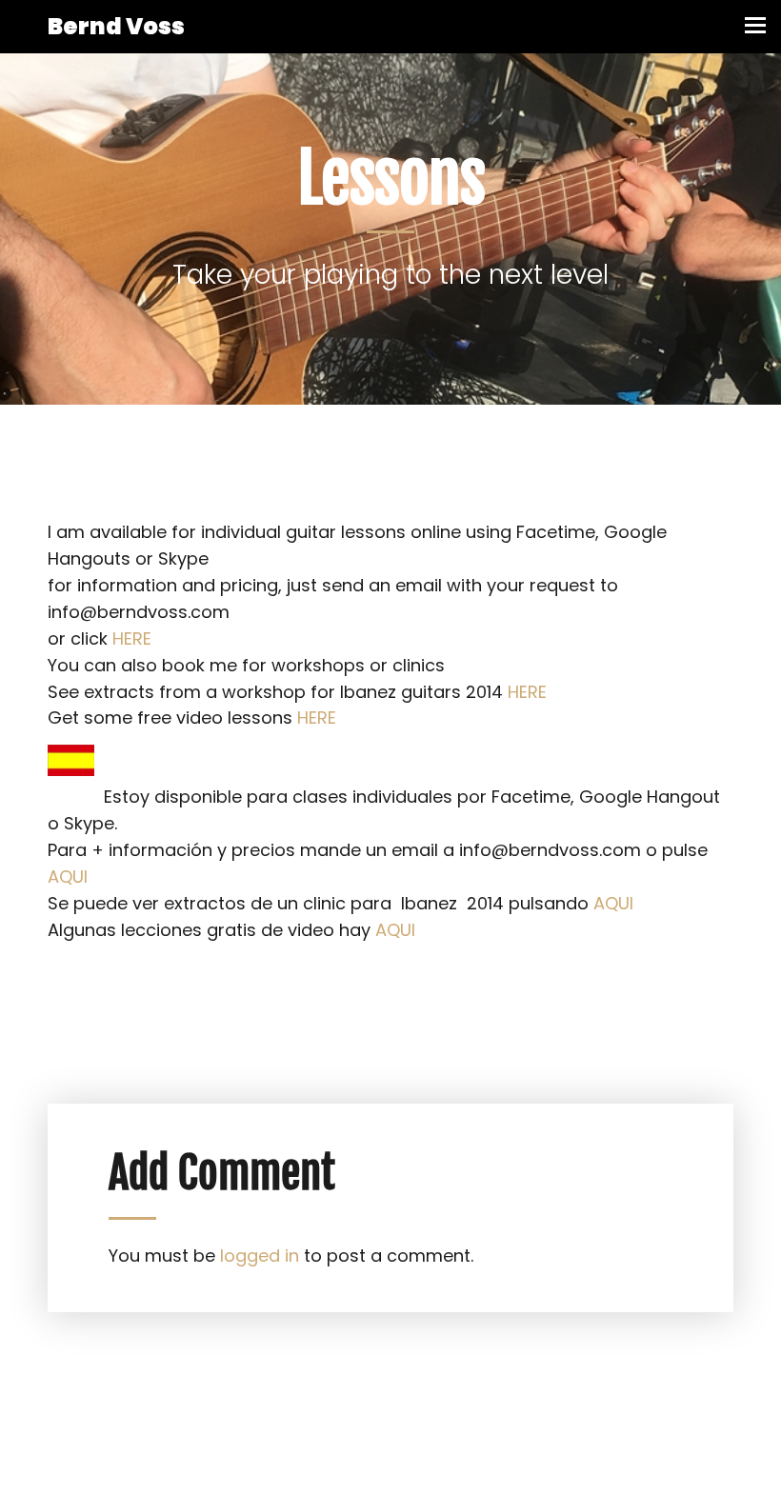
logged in (259, 1255)
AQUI (68, 876)
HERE (131, 638)
